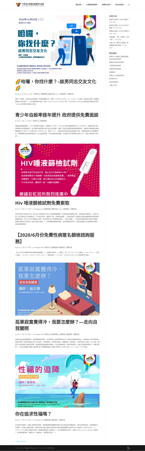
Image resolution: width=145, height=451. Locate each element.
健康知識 (44, 94)
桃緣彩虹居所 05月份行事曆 (118, 31)
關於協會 (78, 5)
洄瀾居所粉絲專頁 (115, 69)
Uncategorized (38, 209)
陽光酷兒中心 (113, 79)
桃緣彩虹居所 (106, 5)
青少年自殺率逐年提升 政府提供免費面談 (57, 115)
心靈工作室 (113, 85)
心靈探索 (62, 334)
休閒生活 (37, 94)
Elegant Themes (30, 448)
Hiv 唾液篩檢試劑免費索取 (42, 203)
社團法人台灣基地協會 (116, 75)
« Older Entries (20, 441)
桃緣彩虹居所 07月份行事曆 (118, 19)
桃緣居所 (63, 94)
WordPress (50, 448)
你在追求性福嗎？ (33, 414)
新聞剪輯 (43, 121)
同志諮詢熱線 (113, 82)
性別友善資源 (119, 5)
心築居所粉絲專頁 (115, 65)
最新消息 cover (53, 94)
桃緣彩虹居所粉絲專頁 (116, 62)
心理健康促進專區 (91, 5)
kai (18, 94)
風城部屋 (112, 72)
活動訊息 (70, 94)
